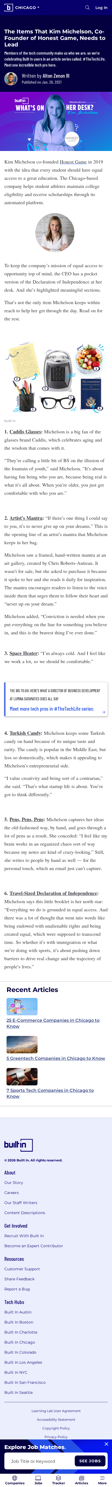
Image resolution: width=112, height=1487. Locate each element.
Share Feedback (19, 1279)
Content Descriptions (24, 1212)
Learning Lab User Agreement (56, 1411)
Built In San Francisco (25, 1382)
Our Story (13, 1182)
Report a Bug (17, 1289)
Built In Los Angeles (23, 1362)
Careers (11, 1192)
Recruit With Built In (24, 1235)
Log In (101, 7)
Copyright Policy (56, 1428)
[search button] (87, 7)
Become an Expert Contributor (33, 1245)
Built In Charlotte (20, 1332)
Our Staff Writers (20, 1202)
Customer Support (22, 1269)
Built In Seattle (18, 1392)
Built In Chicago (19, 1342)
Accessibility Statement (56, 1419)
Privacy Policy (56, 1437)
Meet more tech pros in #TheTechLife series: (52, 708)
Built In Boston (18, 1322)
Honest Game (73, 161)
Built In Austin (18, 1312)
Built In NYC (15, 1372)
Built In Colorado (20, 1352)
